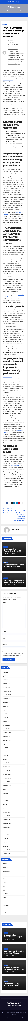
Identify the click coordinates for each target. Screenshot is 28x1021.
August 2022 (6, 834)
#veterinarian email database (15, 55)
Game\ (4, 882)
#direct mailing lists (13, 44)
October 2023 (6, 781)
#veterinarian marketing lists (15, 61)
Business (5, 24)
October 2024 (6, 736)
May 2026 (5, 672)
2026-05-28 (7, 939)
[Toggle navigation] (26, 15)
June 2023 (5, 797)
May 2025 (5, 717)
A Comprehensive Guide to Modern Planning (13, 566)
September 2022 (7, 831)
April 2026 (5, 676)
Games (4, 886)
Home (5, 1017)
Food (4, 878)
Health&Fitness (7, 893)
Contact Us (9, 1017)
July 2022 (5, 838)
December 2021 (7, 853)
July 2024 (5, 747)
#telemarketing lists (13, 51)
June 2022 (5, 842)
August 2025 (6, 706)
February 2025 (6, 721)
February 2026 (6, 683)
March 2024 (6, 763)
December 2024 (7, 729)
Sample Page (21, 1017)
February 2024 (6, 766)
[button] (23, 14)
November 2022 (7, 823)
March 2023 (6, 808)
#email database (12, 46)
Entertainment (6, 871)
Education (5, 867)
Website (5, 644)
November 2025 (7, 695)
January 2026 (6, 687)
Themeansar (13, 1014)
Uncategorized (6, 912)
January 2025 (6, 725)
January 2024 (6, 770)
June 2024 (5, 751)
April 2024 (5, 759)
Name (4, 631)
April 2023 (5, 804)
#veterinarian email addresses (15, 53)
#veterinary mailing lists (14, 64)
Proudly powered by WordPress (9, 1012)
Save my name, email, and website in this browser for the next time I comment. (13, 654)
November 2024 (7, 732)
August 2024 (6, 744)
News (4, 897)
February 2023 (6, 812)
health (4, 890)
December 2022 (7, 819)
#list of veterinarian (13, 49)
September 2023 (7, 785)
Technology (6, 905)
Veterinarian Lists (7, 377)
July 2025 (5, 710)
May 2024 (5, 755)
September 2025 (7, 702)
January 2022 (6, 850)
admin (11, 40)
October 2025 (6, 698)
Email (4, 638)
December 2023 (7, 774)
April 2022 (5, 846)
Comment (5, 602)
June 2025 (5, 713)
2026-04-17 (7, 971)
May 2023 (5, 800)
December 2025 (7, 691)
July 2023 (5, 793)
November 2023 (7, 778)
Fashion (5, 875)
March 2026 (6, 679)
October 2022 (6, 827)
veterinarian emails (15, 465)
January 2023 (6, 816)
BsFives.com (14, 7)
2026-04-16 (7, 987)
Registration (15, 1017)
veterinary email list (8, 80)
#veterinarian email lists (14, 57)
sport (4, 901)
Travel (4, 909)
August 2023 (6, 789)
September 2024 (7, 740)
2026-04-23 (7, 955)
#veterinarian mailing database (16, 59)
